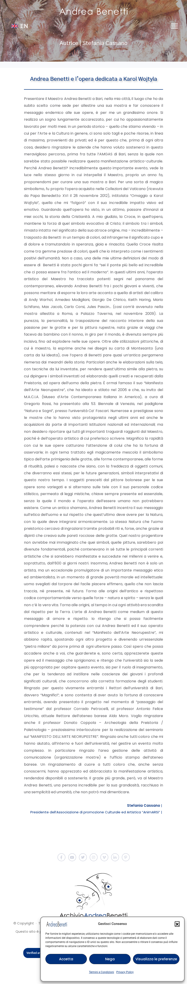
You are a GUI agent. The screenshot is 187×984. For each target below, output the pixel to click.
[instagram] (94, 857)
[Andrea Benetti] (93, 11)
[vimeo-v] (104, 857)
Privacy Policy (125, 972)
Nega (110, 959)
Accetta (66, 959)
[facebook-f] (61, 857)
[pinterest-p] (126, 857)
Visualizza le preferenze (156, 959)
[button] (177, 923)
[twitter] (83, 857)
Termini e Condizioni (101, 972)
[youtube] (72, 857)
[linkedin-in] (115, 857)
